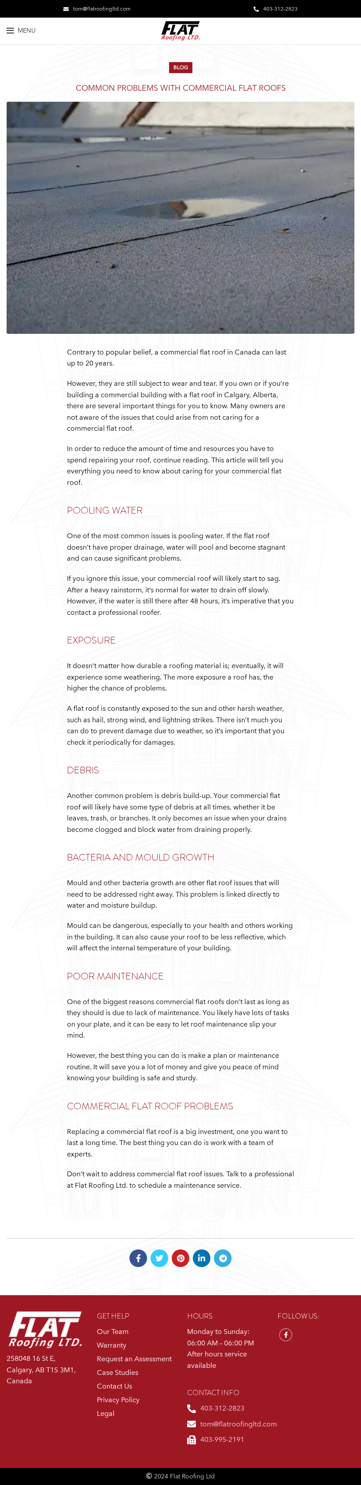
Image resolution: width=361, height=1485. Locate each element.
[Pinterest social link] (180, 1258)
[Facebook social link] (138, 1258)
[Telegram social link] (223, 1258)
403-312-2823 (280, 9)
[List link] (225, 1409)
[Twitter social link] (159, 1258)
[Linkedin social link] (201, 1258)
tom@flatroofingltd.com (102, 9)
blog (180, 67)
